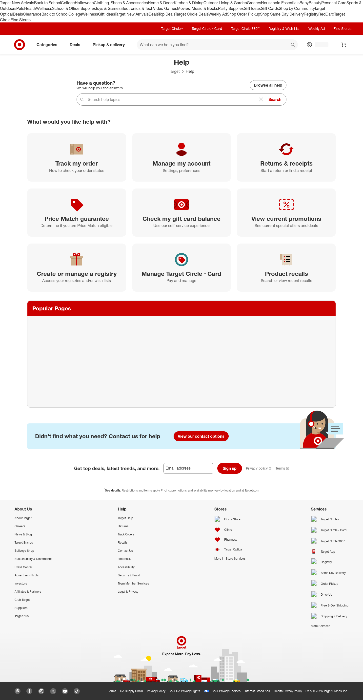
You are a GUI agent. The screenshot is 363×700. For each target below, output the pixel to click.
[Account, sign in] (319, 44)
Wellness (44, 8)
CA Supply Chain (131, 691)
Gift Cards (270, 8)
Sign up (230, 468)
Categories (47, 44)
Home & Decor (161, 2)
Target (174, 71)
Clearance (32, 14)
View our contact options (201, 436)
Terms (280, 468)
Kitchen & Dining (188, 2)
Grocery (254, 2)
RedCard (326, 14)
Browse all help (268, 85)
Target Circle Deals (191, 14)
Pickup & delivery (109, 44)
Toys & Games (108, 8)
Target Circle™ (172, 28)
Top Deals (166, 14)
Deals (18, 14)
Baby (304, 2)
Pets (20, 8)
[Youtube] (65, 691)
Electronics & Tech (137, 8)
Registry (311, 14)
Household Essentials (280, 2)
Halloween (84, 2)
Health (30, 8)
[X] (53, 691)
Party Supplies (231, 8)
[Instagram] (41, 691)
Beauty (315, 2)
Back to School (47, 2)
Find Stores (21, 19)
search (293, 45)
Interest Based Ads (257, 691)
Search (274, 99)
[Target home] (19, 45)
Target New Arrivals (17, 2)
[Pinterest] (17, 691)
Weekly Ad (217, 14)
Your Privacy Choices (226, 691)
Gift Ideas (252, 8)
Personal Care (333, 2)
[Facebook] (29, 691)
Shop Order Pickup (243, 14)
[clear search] (261, 99)
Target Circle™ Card (207, 28)
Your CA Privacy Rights (184, 691)
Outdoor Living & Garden (225, 2)
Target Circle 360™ (245, 28)
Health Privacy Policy (288, 691)
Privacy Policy (156, 691)
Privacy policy (257, 468)
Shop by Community (296, 8)
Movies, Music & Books (197, 8)
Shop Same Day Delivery (282, 14)
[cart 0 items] (344, 44)
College (68, 2)
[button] (2, 697)
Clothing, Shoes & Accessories (121, 2)
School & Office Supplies (73, 8)
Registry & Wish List (284, 28)
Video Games (165, 8)
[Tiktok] (77, 691)
